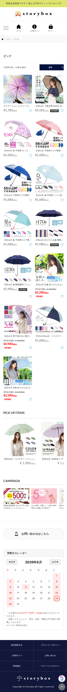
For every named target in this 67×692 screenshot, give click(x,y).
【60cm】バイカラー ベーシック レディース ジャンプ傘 (31, 459)
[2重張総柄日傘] (49, 89)
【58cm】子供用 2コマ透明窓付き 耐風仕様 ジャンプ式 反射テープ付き (49, 151)
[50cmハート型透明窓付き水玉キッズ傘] (49, 178)
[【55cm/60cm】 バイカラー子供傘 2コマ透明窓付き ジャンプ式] (49, 319)
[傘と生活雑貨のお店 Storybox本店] (33, 14)
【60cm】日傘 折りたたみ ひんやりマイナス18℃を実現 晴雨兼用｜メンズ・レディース (17, 388)
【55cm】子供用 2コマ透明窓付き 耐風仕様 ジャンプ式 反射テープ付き (17, 195)
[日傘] (49, 267)
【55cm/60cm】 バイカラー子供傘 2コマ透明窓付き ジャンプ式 (49, 336)
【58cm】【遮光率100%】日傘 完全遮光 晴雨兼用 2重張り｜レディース (49, 106)
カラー (8, 39)
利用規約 (16, 666)
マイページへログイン (50, 666)
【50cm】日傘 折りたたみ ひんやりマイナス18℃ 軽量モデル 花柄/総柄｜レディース (49, 285)
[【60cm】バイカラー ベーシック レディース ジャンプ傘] (20, 439)
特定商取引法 (16, 645)
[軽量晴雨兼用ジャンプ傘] (17, 267)
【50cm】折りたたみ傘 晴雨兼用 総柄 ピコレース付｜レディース (49, 240)
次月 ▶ (55, 562)
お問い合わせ (50, 655)
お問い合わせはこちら (35, 533)
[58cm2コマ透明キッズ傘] (49, 133)
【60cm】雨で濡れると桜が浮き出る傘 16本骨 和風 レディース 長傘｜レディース (17, 336)
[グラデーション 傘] (17, 89)
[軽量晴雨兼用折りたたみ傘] (49, 223)
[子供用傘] (17, 133)
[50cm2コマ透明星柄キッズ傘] (17, 223)
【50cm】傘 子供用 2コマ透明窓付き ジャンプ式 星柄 (17, 240)
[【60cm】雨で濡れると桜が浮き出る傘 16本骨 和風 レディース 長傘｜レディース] (17, 319)
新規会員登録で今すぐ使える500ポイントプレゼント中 (33, 3)
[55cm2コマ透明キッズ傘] (17, 178)
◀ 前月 (12, 562)
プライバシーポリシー (50, 645)
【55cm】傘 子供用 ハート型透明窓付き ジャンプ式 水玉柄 (49, 195)
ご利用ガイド (16, 655)
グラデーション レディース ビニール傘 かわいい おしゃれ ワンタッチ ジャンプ (17, 106)
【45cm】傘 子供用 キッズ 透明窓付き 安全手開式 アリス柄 (17, 151)
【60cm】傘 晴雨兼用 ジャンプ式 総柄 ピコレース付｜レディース (17, 285)
